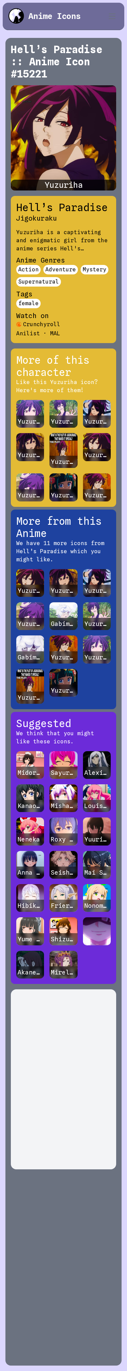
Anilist (28, 333)
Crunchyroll (41, 324)
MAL (55, 333)
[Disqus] (63, 1079)
